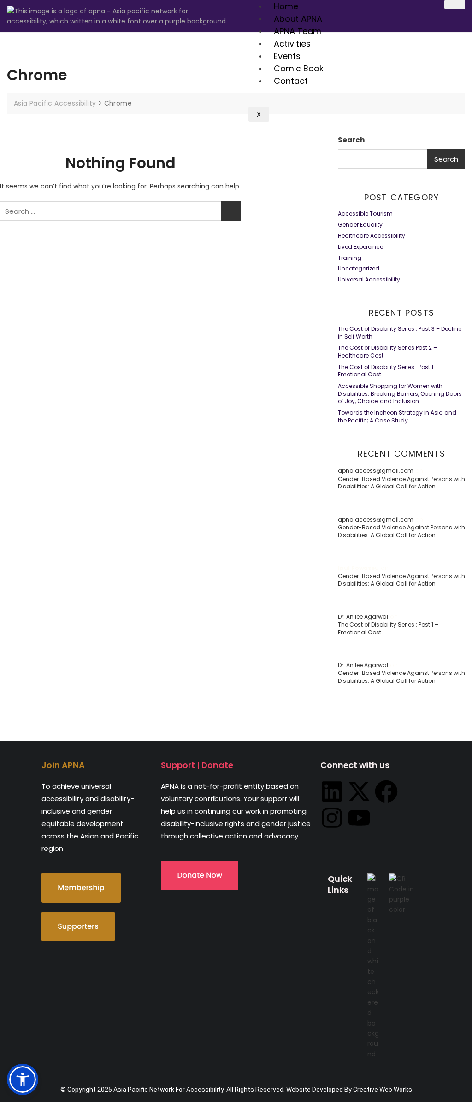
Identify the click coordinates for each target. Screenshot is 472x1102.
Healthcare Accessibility (371, 236)
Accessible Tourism (365, 213)
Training (349, 258)
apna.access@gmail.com (375, 471)
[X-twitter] (359, 791)
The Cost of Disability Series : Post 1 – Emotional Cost (388, 371)
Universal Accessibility (369, 279)
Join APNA (63, 765)
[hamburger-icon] (454, 4)
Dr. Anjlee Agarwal (363, 617)
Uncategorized (358, 268)
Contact (291, 81)
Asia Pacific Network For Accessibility (168, 1089)
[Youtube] (359, 817)
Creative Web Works (382, 1089)
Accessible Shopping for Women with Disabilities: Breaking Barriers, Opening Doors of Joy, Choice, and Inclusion (400, 393)
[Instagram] (331, 817)
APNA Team (297, 31)
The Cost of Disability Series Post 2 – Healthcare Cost (387, 351)
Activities (292, 43)
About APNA (298, 18)
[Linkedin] (331, 791)
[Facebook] (386, 791)
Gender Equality (360, 225)
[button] (22, 1079)
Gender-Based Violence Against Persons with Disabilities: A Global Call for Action (401, 483)
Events (287, 56)
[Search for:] (120, 211)
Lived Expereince (360, 247)
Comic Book (299, 68)
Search (351, 140)
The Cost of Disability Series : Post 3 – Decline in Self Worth (399, 332)
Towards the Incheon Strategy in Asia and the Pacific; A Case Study (397, 416)
